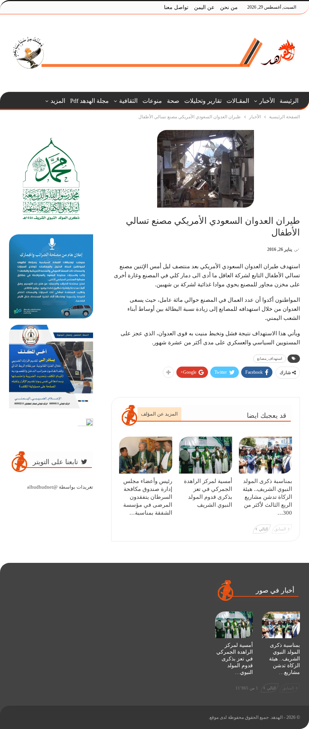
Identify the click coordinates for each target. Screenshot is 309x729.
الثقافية (128, 101)
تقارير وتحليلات (203, 101)
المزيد (57, 101)
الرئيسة (289, 101)
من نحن (229, 7)
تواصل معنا (176, 7)
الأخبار (267, 101)
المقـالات (237, 101)
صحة (173, 101)
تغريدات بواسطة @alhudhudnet (60, 487)
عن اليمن (204, 7)
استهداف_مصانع (269, 358)
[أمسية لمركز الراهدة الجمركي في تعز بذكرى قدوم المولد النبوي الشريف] (205, 455)
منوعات (152, 101)
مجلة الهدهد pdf (89, 101)
